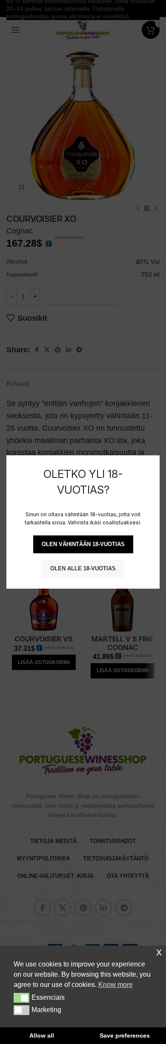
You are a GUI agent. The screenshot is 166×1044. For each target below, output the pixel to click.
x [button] (159, 952)
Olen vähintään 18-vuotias (83, 544)
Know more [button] (115, 984)
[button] (21, 997)
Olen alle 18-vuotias (83, 568)
